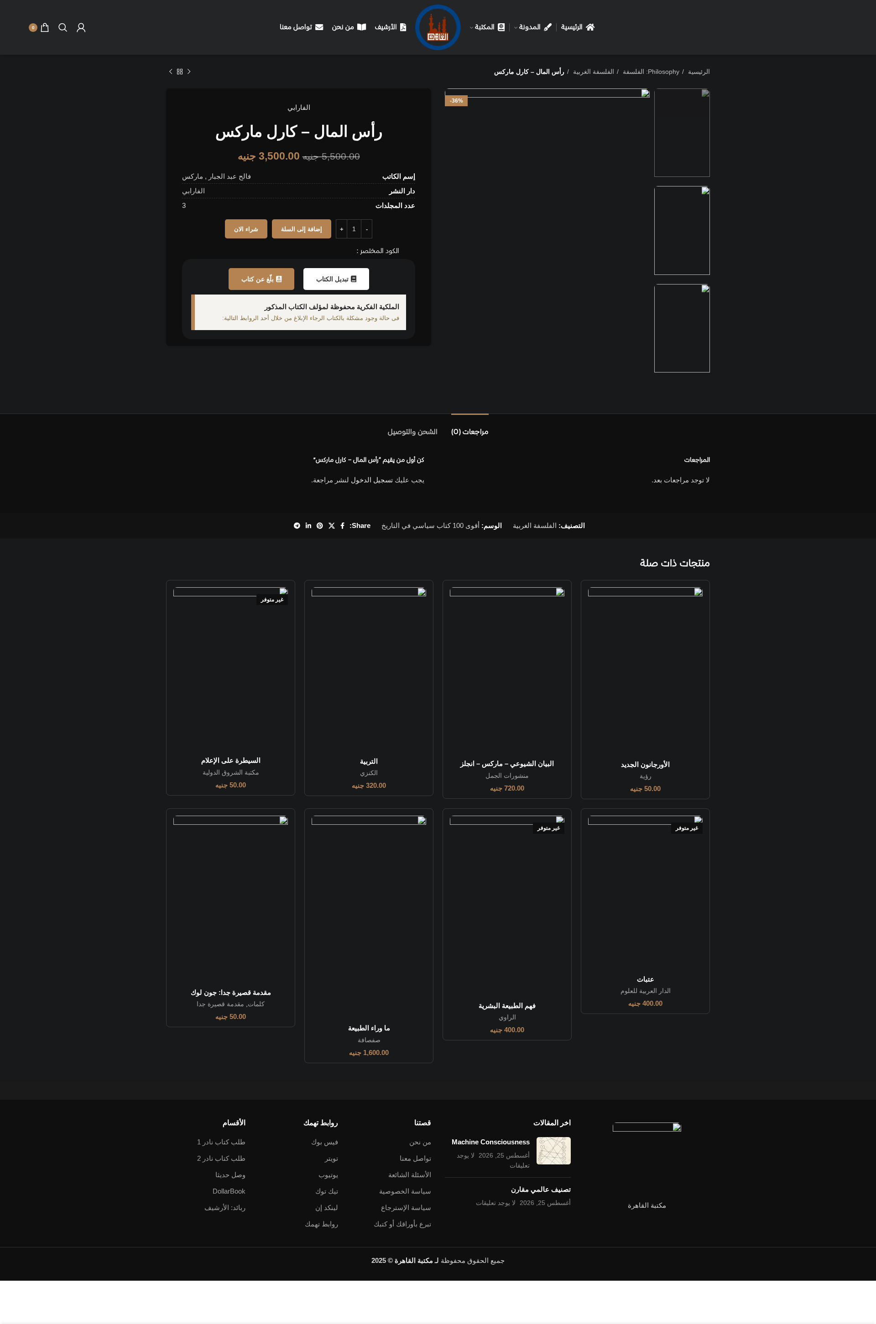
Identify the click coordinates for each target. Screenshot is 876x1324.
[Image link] (647, 1156)
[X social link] (332, 526)
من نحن (420, 1142)
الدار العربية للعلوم (645, 990)
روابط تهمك (321, 1224)
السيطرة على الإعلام (231, 760)
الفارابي (298, 107)
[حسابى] (81, 27)
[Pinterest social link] (320, 526)
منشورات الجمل (507, 775)
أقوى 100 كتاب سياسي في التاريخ (430, 525)
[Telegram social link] (297, 526)
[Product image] (645, 671)
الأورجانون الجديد (645, 764)
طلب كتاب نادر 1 (221, 1142)
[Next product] (170, 71)
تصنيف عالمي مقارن (541, 1189)
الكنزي (369, 772)
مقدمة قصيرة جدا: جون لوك (231, 992)
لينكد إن (326, 1207)
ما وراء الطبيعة (369, 1028)
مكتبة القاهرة (414, 1260)
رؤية (646, 776)
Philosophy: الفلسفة (650, 71)
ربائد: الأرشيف (224, 1207)
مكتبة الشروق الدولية (231, 772)
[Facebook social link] (342, 526)
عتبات (645, 979)
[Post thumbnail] (554, 1153)
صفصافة (369, 1040)
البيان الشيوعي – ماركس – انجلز (507, 763)
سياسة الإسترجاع (406, 1207)
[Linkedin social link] (308, 526)
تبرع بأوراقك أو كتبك (402, 1224)
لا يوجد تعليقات (496, 1203)
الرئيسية (698, 71)
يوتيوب (328, 1175)
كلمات (256, 1004)
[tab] (470, 427)
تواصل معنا (415, 1158)
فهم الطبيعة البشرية (507, 1005)
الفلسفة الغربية (592, 71)
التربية (369, 761)
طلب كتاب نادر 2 (221, 1158)
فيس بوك (324, 1142)
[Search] (63, 27)
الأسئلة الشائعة (409, 1175)
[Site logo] (438, 27)
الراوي (507, 1017)
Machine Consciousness (491, 1142)
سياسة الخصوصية (405, 1191)
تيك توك (326, 1191)
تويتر (331, 1158)
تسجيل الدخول (372, 480)
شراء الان (246, 229)
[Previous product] (188, 71)
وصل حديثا (230, 1175)
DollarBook (229, 1191)
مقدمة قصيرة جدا (220, 1004)
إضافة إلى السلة (301, 229)
